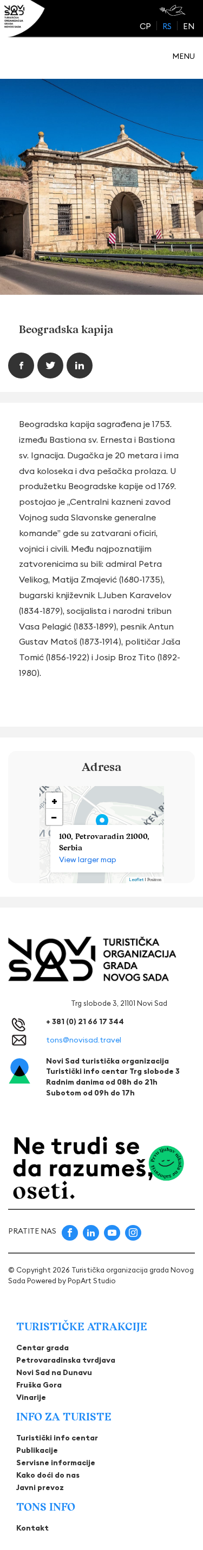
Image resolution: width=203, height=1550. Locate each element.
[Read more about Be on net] (173, 10)
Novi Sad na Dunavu (54, 1372)
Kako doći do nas (48, 1475)
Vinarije (31, 1397)
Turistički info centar (57, 1438)
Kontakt (32, 1528)
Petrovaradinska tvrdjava (65, 1360)
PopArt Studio (92, 1280)
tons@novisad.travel (83, 1040)
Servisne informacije (55, 1462)
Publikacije (37, 1450)
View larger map (87, 859)
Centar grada (42, 1347)
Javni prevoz (40, 1487)
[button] (102, 824)
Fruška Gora (39, 1385)
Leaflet (136, 879)
